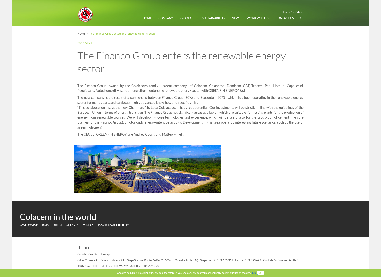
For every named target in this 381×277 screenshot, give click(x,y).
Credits (93, 254)
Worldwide (29, 225)
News (236, 18)
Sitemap (105, 254)
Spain (58, 225)
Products (187, 18)
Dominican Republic (113, 225)
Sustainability (213, 18)
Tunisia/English (291, 12)
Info (253, 272)
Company (165, 18)
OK (261, 272)
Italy (45, 225)
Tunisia (88, 225)
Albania (72, 225)
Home (147, 18)
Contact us (285, 18)
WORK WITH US (258, 18)
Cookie (82, 254)
